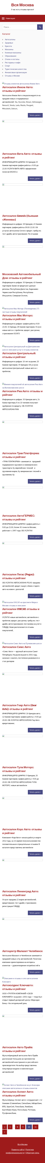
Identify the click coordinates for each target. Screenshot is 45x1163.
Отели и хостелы (12, 59)
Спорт (7, 66)
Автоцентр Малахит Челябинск (22, 951)
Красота (8, 46)
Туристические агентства (15, 69)
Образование (10, 56)
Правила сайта (17, 1149)
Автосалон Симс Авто (16, 647)
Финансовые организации (16, 72)
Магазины (9, 49)
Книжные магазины (13, 52)
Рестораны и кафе (12, 62)
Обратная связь (32, 1153)
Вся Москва (22, 4)
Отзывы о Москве (12, 76)
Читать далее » (35, 115)
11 (35, 1127)
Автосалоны (10, 39)
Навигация (10, 18)
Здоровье (9, 43)
